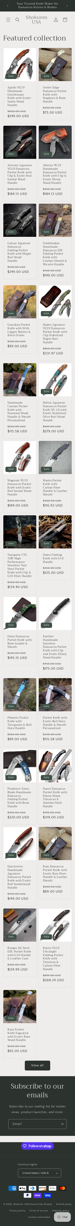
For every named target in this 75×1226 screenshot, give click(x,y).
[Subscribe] (61, 1124)
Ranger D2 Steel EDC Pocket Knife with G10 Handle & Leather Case (19, 953)
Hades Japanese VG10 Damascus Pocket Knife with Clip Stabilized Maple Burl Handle (55, 333)
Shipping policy (60, 1210)
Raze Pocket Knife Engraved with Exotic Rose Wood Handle (19, 1035)
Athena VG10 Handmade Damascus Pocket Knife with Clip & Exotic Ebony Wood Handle (55, 174)
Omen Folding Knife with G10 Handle (53, 558)
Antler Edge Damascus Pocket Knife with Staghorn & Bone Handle (55, 95)
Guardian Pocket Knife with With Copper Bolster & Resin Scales (19, 330)
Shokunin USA (21, 1204)
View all (37, 1065)
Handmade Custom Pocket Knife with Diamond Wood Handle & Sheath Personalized (19, 411)
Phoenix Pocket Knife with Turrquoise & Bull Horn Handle (20, 723)
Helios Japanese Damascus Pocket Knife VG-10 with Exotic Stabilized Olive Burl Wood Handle (55, 411)
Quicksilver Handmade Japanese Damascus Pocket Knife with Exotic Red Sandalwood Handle (19, 877)
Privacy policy (18, 1210)
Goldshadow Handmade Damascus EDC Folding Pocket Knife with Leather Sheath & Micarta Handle (55, 254)
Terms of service (38, 1210)
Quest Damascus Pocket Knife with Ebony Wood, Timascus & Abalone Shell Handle (55, 797)
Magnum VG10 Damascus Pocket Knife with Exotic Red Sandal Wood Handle (19, 487)
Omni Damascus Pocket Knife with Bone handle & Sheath (20, 642)
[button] (8, 19)
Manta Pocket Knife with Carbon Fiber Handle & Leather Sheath (55, 487)
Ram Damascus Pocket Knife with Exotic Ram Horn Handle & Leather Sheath (55, 874)
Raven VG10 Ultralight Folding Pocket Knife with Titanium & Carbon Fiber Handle (53, 958)
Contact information (39, 1217)
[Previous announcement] (7, 5)
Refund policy (64, 1204)
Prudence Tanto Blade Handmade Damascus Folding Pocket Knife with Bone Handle (19, 797)
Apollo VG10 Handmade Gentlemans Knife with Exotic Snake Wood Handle (19, 96)
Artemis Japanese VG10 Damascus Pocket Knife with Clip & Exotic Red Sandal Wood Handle (20, 174)
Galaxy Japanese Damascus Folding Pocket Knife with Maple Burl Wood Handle (19, 252)
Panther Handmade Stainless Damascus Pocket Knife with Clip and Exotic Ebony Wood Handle (55, 647)
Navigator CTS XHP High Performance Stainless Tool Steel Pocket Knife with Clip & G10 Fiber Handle (20, 565)
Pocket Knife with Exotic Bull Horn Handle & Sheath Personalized (55, 723)
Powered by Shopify (41, 1204)
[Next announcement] (67, 5)
